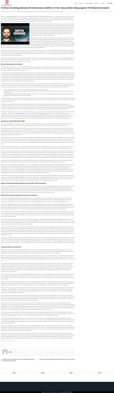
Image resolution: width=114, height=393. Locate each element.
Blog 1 (14, 373)
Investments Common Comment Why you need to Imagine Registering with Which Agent (34, 111)
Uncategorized (11, 340)
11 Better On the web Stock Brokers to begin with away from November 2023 (56, 359)
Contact (102, 3)
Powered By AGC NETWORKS (66, 392)
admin (10, 352)
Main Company (89, 3)
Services (97, 3)
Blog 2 (42, 373)
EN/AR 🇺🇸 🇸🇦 (109, 3)
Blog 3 (71, 373)
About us (81, 3)
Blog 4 (99, 373)
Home (76, 3)
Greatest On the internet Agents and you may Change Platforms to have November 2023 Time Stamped (18, 360)
